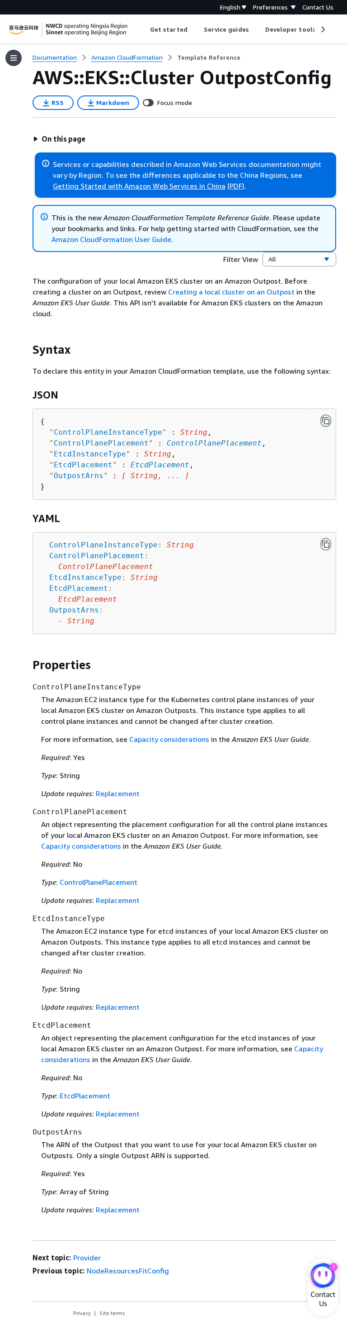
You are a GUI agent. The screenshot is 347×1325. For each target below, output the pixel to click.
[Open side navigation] (13, 58)
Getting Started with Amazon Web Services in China (139, 185)
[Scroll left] (143, 29)
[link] (208, 57)
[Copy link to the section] (25, 349)
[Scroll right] (322, 29)
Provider (87, 1257)
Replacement (118, 793)
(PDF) (235, 185)
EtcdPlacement (160, 465)
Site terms (112, 1313)
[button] (59, 138)
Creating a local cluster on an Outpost (231, 291)
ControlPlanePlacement (214, 443)
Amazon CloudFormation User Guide (111, 239)
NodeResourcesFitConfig (128, 1270)
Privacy (82, 1313)
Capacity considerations (169, 739)
